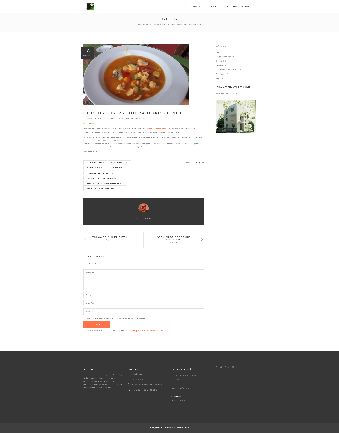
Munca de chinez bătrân (111, 237)
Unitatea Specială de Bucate (158, 128)
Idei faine (219, 65)
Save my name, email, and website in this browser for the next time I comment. (116, 318)
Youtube (191, 128)
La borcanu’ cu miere (181, 388)
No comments (109, 118)
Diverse (219, 61)
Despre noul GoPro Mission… (185, 375)
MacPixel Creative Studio (147, 25)
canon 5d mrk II (94, 168)
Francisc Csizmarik (93, 118)
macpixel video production (100, 173)
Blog (217, 52)
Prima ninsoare (178, 400)
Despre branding (223, 57)
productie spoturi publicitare (102, 178)
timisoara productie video (100, 188)
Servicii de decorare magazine (173, 238)
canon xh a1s (115, 168)
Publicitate (220, 74)
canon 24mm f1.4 (119, 163)
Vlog (217, 78)
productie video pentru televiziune (104, 183)
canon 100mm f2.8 (95, 163)
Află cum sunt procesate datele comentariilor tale (144, 331)
